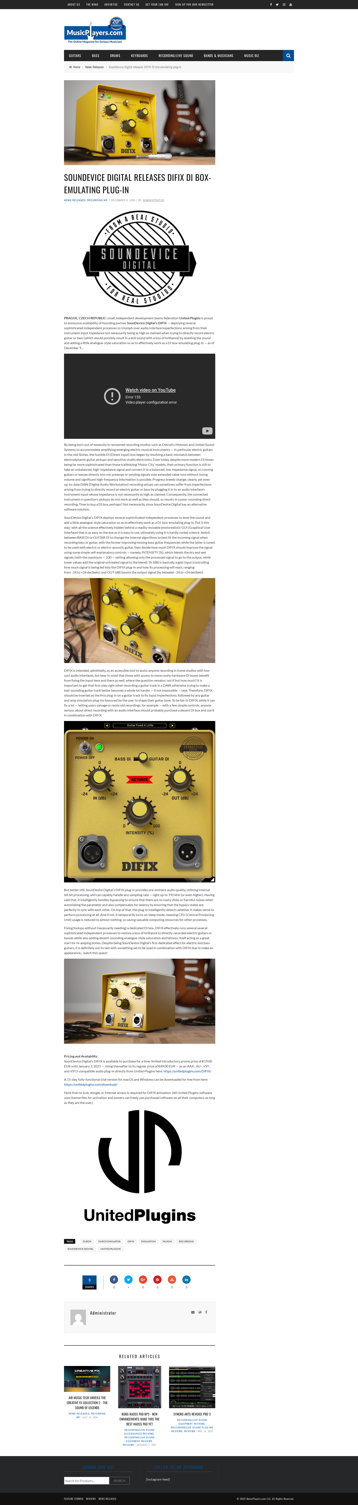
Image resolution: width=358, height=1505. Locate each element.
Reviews (128, 1445)
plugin (167, 1241)
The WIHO (92, 4)
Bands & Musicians (218, 55)
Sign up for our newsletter (194, 4)
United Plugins (110, 1248)
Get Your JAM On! (157, 4)
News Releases (75, 200)
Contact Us (131, 4)
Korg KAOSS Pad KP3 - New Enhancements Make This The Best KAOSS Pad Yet (140, 1419)
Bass (95, 55)
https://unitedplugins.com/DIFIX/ (187, 1071)
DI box (87, 1241)
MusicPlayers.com (256, 1498)
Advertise (111, 4)
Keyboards (139, 55)
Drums (115, 55)
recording (186, 1241)
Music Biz (251, 55)
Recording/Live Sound (176, 55)
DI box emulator (109, 1241)
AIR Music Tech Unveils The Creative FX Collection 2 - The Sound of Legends (87, 1402)
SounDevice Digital (80, 1248)
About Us (74, 4)
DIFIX (131, 1241)
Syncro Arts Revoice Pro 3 (192, 1414)
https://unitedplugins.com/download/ (90, 1084)
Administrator (153, 200)
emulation (148, 1241)
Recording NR (97, 200)
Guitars (75, 55)
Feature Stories (73, 1498)
